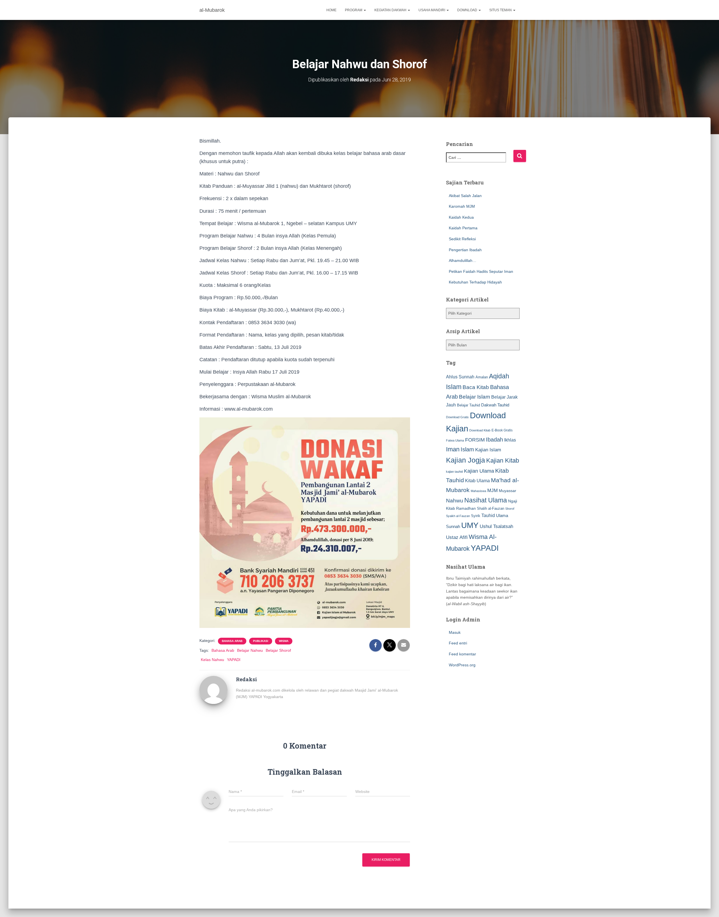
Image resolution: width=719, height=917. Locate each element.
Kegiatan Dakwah (390, 10)
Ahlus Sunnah (460, 376)
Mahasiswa (478, 491)
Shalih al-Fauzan (490, 508)
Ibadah (494, 439)
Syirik (475, 516)
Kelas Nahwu (212, 659)
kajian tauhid (454, 471)
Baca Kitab (476, 387)
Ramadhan (466, 508)
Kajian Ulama (479, 471)
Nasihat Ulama (485, 500)
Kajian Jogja (465, 460)
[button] (364, 10)
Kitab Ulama (477, 480)
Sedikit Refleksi (462, 239)
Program (354, 10)
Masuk (455, 632)
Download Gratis (457, 417)
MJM (492, 490)
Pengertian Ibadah (465, 250)
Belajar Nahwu (250, 650)
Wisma (283, 640)
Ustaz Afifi (457, 537)
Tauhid (488, 515)
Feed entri (458, 643)
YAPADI (233, 659)
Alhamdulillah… (462, 260)
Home (331, 10)
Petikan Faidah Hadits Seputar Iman (481, 271)
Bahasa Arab (232, 640)
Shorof (509, 508)
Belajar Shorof (278, 650)
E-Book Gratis (502, 430)
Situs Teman (501, 10)
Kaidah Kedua (461, 217)
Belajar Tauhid (468, 405)
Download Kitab (479, 430)
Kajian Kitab (502, 460)
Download (467, 10)
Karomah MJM (462, 206)
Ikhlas (510, 440)
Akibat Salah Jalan (465, 195)
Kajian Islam (488, 449)
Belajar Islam (474, 397)
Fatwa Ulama (455, 440)
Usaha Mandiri (432, 10)
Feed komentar (462, 654)
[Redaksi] (213, 689)
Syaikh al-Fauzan (458, 516)
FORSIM (475, 440)
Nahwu (454, 501)
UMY (470, 525)
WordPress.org (462, 665)
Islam (467, 449)
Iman (452, 449)
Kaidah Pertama (463, 228)
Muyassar (507, 490)
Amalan (481, 377)
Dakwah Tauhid (495, 405)
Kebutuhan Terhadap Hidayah (475, 282)
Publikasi (260, 640)
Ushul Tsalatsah (496, 526)
